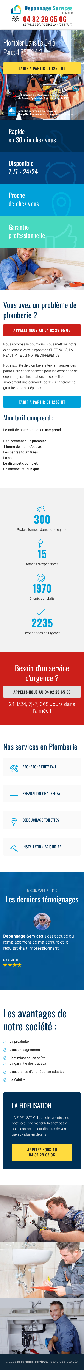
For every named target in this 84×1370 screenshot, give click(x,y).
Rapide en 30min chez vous (32, 135)
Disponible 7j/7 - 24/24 (23, 167)
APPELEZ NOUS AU (42, 330)
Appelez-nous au (42, 692)
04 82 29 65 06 (45, 19)
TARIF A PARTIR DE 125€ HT (42, 68)
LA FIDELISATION (31, 1105)
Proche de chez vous (24, 199)
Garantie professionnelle (27, 231)
